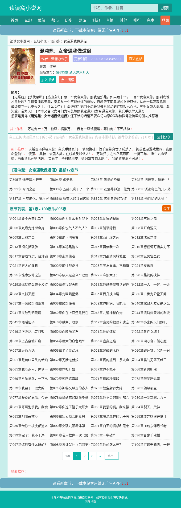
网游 (82, 20)
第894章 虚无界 (61, 179)
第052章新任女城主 (145, 331)
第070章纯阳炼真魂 (64, 378)
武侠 (41, 20)
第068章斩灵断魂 (144, 369)
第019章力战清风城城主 (108, 256)
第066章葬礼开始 (62, 369)
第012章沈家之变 (144, 237)
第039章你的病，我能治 (108, 303)
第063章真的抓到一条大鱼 (109, 359)
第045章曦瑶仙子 (22, 322)
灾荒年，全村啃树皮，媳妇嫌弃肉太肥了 (78, 158)
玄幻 (28, 20)
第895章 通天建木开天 (72, 72)
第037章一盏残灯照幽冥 (27, 303)
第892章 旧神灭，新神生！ (151, 179)
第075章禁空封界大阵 (106, 388)
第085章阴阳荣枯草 (23, 416)
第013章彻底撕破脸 (23, 246)
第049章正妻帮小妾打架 (27, 331)
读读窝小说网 (25, 8)
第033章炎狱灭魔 (22, 293)
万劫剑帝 (34, 128)
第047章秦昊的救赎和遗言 (109, 322)
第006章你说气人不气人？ (69, 227)
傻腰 (32, 153)
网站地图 (90, 501)
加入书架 (47, 79)
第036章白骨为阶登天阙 (149, 293)
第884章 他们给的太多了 (149, 198)
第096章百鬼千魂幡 (145, 435)
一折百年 (140, 153)
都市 (55, 20)
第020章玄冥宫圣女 (145, 256)
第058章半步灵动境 (64, 350)
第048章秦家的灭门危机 (149, 322)
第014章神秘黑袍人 (64, 246)
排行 (137, 20)
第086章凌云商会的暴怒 (67, 416)
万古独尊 (50, 128)
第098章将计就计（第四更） (71, 444)
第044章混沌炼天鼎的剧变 (150, 312)
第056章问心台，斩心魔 (149, 340)
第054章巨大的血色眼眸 (67, 340)
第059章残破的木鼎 (104, 350)
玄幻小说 (40, 41)
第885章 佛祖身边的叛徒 (108, 198)
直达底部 (135, 58)
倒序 (167, 208)
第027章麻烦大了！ (104, 274)
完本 (150, 20)
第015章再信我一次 (104, 246)
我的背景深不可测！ (127, 158)
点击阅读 (67, 79)
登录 (165, 20)
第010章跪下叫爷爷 (64, 237)
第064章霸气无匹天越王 (149, 359)
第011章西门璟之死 (104, 237)
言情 (110, 20)
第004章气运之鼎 (144, 218)
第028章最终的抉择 (145, 274)
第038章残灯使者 (62, 303)
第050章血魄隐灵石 (64, 331)
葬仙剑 (108, 128)
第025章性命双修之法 (25, 274)
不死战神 (123, 128)
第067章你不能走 (103, 369)
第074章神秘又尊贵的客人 (69, 388)
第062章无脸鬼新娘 (64, 359)
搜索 (165, 7)
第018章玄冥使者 (62, 256)
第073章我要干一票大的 (27, 388)
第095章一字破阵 (103, 435)
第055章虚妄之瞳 (103, 340)
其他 (123, 20)
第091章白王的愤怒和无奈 (109, 425)
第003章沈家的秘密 (104, 218)
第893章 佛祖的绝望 (105, 179)
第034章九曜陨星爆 (64, 293)
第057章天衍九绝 (22, 350)
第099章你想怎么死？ (106, 444)
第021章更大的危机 (23, 265)
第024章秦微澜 (142, 265)
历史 (69, 20)
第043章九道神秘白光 (106, 312)
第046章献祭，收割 (64, 322)
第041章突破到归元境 (25, 312)
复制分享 (163, 136)
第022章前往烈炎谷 (64, 265)
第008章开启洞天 (144, 227)
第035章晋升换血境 (104, 293)
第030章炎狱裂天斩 (64, 284)
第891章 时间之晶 (22, 189)
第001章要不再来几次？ (27, 218)
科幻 (96, 20)
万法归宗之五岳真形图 (112, 153)
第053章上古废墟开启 (25, 340)
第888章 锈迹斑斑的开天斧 (151, 189)
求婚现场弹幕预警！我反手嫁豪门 (53, 148)
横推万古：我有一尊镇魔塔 (80, 128)
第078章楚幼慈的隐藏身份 (69, 397)
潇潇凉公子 (59, 58)
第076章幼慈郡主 (144, 388)
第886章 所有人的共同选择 (69, 198)
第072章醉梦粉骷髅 (145, 378)
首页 (14, 20)
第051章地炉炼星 (103, 331)
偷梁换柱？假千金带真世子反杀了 (107, 148)
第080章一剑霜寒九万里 (149, 397)
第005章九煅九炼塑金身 (27, 227)
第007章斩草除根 (103, 227)
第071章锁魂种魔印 (104, 378)
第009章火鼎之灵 (22, 237)
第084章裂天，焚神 (145, 406)
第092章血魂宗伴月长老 (149, 425)
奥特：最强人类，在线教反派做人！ (65, 153)
